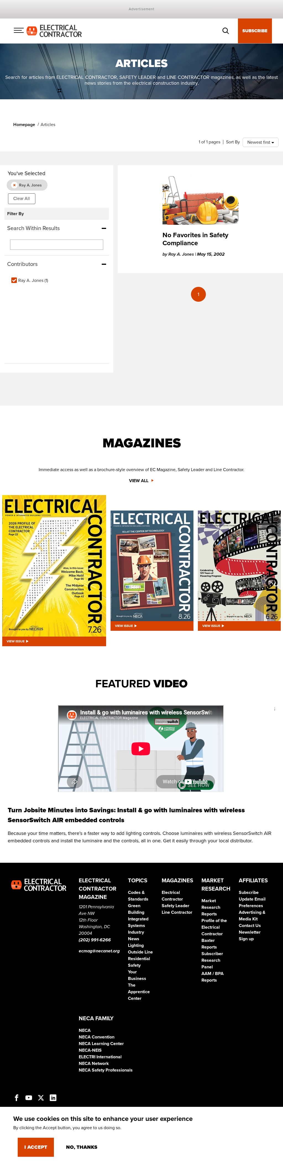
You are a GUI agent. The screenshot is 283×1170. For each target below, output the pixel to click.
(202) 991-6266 (95, 940)
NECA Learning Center (101, 1043)
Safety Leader (175, 906)
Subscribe (255, 31)
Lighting (136, 945)
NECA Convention (96, 1037)
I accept (35, 1147)
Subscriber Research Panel (212, 960)
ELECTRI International (100, 1057)
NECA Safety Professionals (106, 1070)
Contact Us (250, 925)
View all (139, 481)
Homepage (24, 124)
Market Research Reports (210, 907)
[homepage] (54, 30)
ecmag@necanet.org (99, 951)
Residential (139, 958)
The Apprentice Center (139, 991)
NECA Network (94, 1063)
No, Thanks (81, 1147)
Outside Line (140, 952)
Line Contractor (177, 912)
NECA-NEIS (90, 1050)
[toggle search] (226, 31)
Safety (134, 965)
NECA (85, 1030)
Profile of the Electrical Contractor (214, 927)
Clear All (21, 198)
